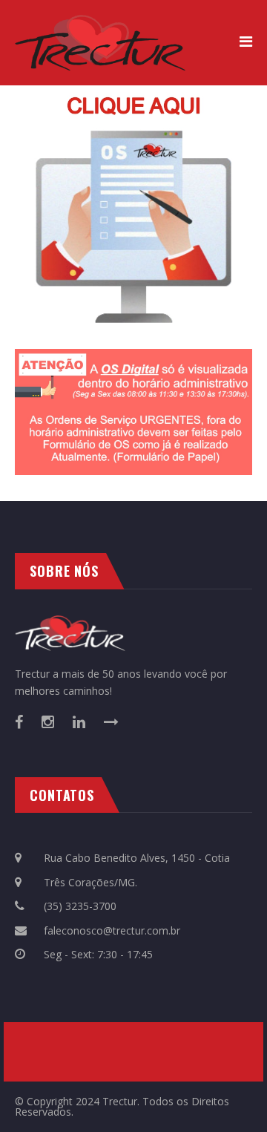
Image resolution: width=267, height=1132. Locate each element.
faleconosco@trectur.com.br (110, 930)
